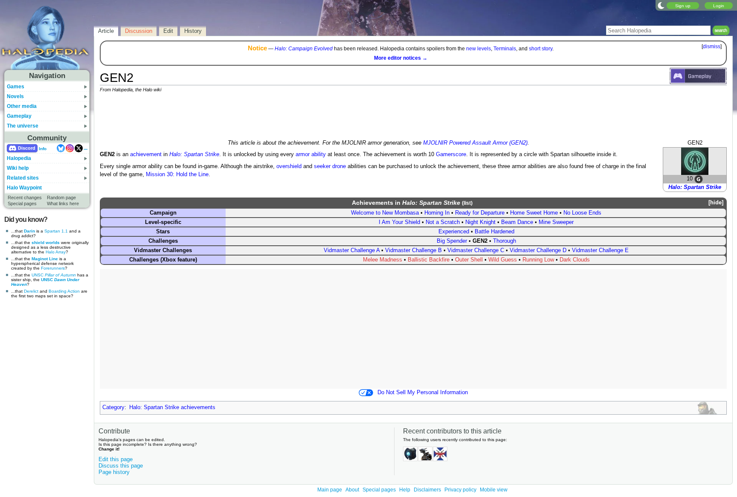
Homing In (437, 213)
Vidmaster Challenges (163, 250)
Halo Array (56, 252)
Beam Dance (517, 222)
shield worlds (46, 242)
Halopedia (19, 158)
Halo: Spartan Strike (694, 187)
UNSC (54, 275)
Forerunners (53, 268)
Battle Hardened (494, 232)
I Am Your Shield (399, 222)
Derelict (31, 291)
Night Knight (480, 222)
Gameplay (19, 116)
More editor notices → (400, 58)
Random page (61, 197)
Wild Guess (502, 260)
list (467, 203)
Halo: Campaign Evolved (304, 49)
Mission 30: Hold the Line (177, 174)
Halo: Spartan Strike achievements (172, 407)
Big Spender (452, 241)
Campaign (163, 213)
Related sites (23, 178)
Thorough (504, 241)
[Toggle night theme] (661, 5)
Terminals (504, 49)
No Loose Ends (582, 213)
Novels (15, 96)
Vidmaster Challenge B (413, 250)
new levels (478, 49)
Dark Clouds (575, 260)
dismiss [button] (711, 46)
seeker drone (330, 166)
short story (540, 49)
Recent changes (25, 197)
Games (15, 87)
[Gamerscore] (698, 179)
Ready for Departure (480, 213)
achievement (146, 154)
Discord (26, 148)
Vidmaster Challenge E (600, 250)
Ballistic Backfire (429, 260)
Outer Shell (469, 260)
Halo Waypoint (24, 188)
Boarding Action (64, 291)
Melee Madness (382, 260)
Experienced (453, 232)
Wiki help (18, 168)
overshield (289, 166)
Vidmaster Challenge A (352, 250)
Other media (22, 106)
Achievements (372, 202)
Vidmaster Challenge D (538, 250)
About (352, 490)
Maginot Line (45, 258)
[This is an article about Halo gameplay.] (698, 75)
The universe (22, 126)
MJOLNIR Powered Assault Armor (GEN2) (475, 143)
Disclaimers (427, 490)
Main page (329, 490)
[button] (714, 203)
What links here (63, 203)
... (85, 148)
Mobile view (494, 490)
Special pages (22, 203)
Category (113, 407)
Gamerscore (451, 154)
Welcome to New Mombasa (385, 213)
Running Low (538, 260)
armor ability (311, 154)
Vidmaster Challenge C (475, 250)
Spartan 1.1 (56, 231)
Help (404, 490)
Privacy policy (460, 490)
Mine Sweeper (556, 222)
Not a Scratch (443, 222)
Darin (29, 231)
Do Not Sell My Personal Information (422, 392)
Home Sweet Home (534, 213)
